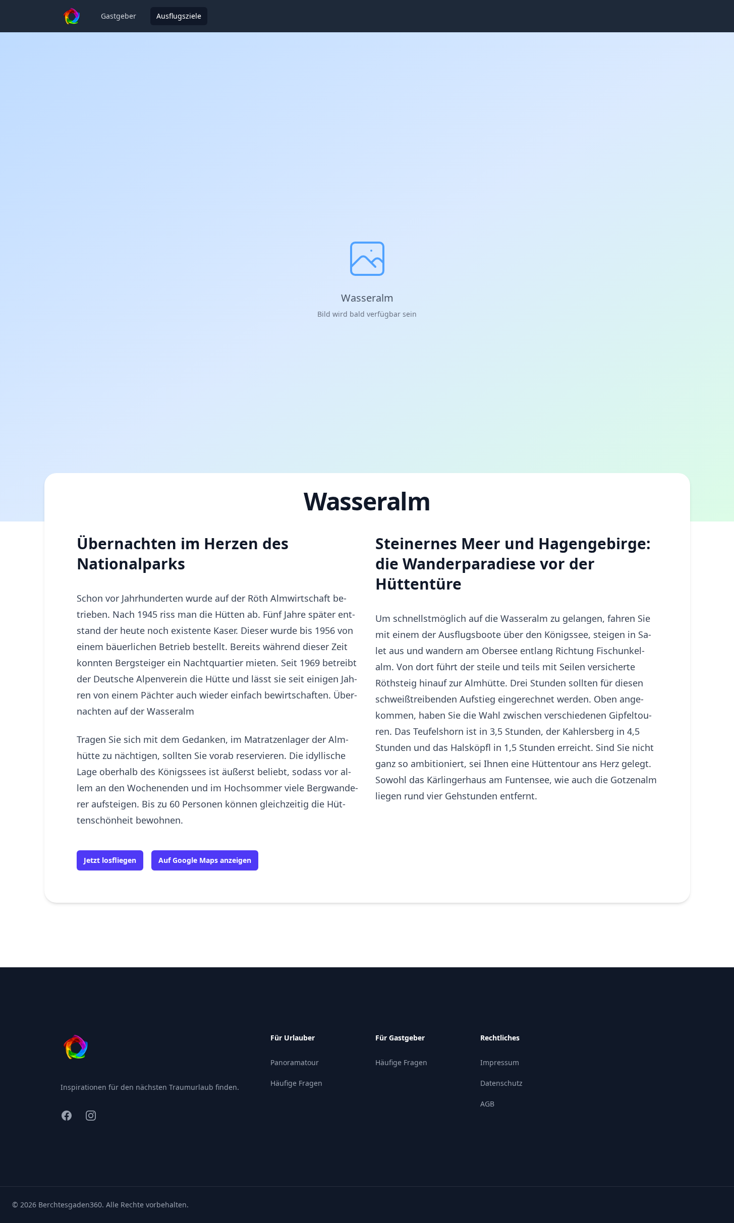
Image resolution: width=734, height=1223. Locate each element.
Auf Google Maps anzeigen (204, 860)
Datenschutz (501, 1083)
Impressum (499, 1062)
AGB (487, 1104)
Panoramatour (294, 1062)
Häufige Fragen (296, 1083)
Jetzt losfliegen (110, 860)
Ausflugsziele (178, 16)
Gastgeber (118, 16)
